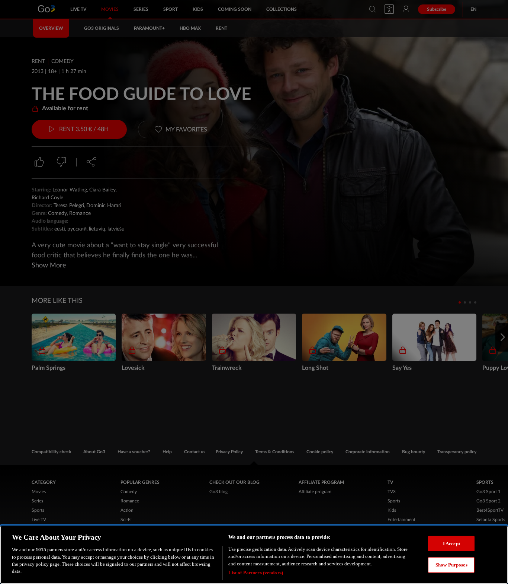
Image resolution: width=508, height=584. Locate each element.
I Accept (451, 543)
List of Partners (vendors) (255, 572)
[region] (254, 555)
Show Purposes (451, 565)
